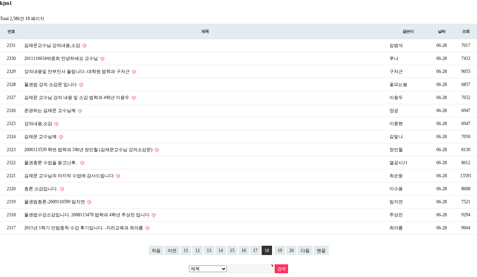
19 (280, 250)
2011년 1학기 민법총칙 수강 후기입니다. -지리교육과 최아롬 (84, 227)
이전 (172, 250)
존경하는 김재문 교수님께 (50, 110)
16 (243, 250)
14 (220, 250)
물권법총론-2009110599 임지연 (55, 201)
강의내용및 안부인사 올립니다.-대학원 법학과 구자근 (77, 71)
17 (255, 250)
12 (197, 250)
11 (186, 250)
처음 (156, 250)
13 (209, 250)
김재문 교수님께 (41, 136)
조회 (466, 31)
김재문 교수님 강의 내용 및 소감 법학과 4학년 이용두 (77, 97)
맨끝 (321, 250)
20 (291, 250)
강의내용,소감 (38, 123)
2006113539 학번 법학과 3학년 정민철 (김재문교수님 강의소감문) (89, 149)
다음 (305, 250)
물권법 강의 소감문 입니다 (51, 84)
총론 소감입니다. (41, 188)
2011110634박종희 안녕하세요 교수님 (61, 58)
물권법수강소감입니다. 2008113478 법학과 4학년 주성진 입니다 (87, 214)
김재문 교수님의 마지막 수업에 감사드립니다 (69, 175)
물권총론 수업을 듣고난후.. (51, 162)
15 (232, 250)
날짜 (441, 31)
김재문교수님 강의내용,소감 (52, 45)
